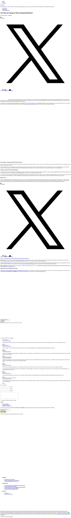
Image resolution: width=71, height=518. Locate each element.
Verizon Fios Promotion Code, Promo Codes (12, 480)
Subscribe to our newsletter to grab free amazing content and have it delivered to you (14, 270)
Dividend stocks (21, 172)
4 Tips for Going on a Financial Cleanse (11, 489)
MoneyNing (2, 4)
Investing (14, 258)
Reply (3, 344)
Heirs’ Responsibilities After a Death (11, 486)
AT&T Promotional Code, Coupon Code (11, 481)
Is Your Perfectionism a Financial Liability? (12, 488)
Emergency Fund (7, 258)
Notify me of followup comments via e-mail (9, 400)
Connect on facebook (6, 404)
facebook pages (42, 271)
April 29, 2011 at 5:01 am (6, 346)
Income (11, 258)
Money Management (5, 10)
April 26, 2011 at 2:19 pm (6, 378)
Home (3, 1)
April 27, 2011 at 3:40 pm (6, 357)
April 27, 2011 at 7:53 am (6, 365)
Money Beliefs (19, 258)
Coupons (3, 3)
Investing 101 (4, 9)
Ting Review (7, 493)
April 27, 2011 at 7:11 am (6, 373)
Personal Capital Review (9, 494)
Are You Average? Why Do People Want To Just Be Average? (15, 485)
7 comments (10, 15)
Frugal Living (4, 8)
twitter (38, 271)
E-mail (11, 388)
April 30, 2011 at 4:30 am (6, 340)
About (3, 2)
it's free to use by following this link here (28, 263)
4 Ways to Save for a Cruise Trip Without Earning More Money (15, 487)
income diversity (55, 171)
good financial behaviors (31, 104)
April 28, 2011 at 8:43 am (6, 351)
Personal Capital (20, 260)
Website (11, 390)
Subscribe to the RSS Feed (6, 405)
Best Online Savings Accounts (10, 479)
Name (11, 386)
